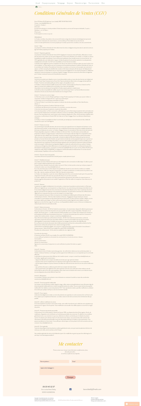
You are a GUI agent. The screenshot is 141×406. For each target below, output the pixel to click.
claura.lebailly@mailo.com (54, 167)
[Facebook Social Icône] (71, 389)
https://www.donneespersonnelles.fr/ (45, 335)
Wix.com (80, 400)
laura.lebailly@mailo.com (68, 147)
